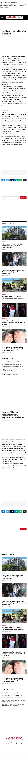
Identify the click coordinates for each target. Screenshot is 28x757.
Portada (3, 22)
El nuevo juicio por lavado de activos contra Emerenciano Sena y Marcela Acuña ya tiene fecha (12, 348)
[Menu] (2, 17)
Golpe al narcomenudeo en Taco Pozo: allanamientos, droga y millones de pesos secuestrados (14, 271)
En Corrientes (8, 358)
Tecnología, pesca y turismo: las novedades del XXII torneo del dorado (13, 297)
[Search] (26, 17)
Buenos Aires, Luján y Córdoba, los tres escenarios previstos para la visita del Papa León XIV (13, 322)
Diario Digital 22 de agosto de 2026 (10, 361)
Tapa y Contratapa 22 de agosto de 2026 (12, 364)
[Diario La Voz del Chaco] (15, 17)
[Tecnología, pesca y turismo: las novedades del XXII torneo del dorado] (14, 285)
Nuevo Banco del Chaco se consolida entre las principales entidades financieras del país (12, 245)
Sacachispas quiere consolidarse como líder (12, 366)
